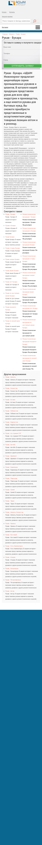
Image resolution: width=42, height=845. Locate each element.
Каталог (4, 12)
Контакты (12, 12)
